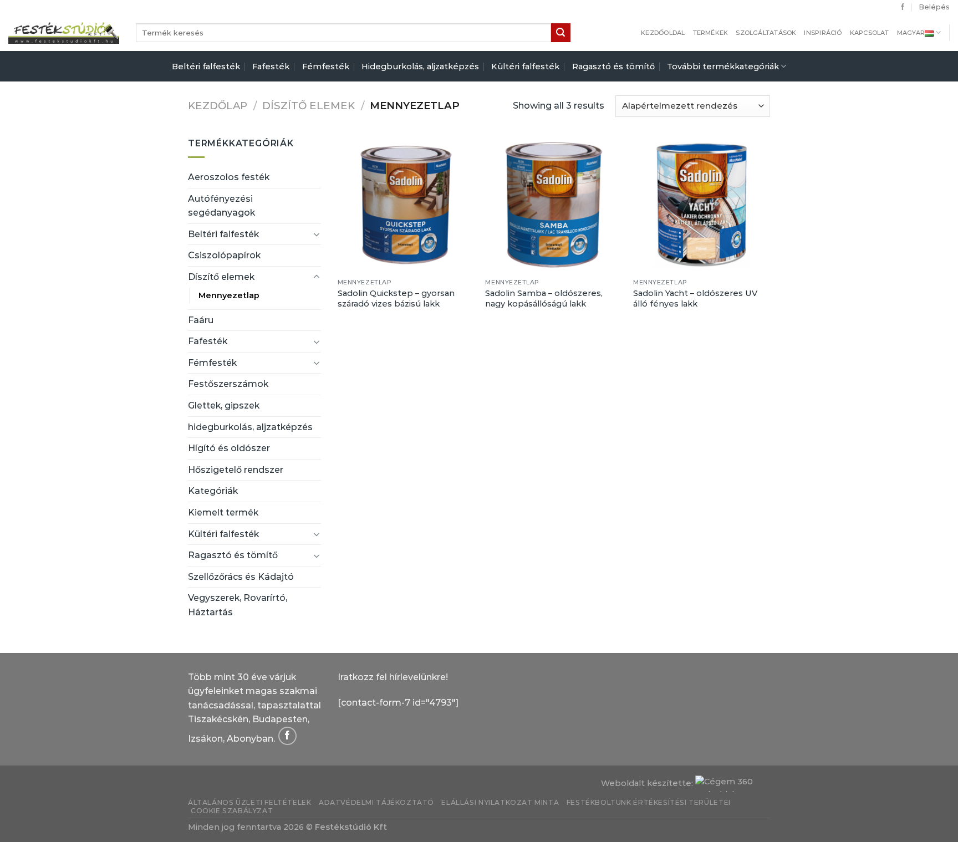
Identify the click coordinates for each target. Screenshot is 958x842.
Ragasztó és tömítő (613, 67)
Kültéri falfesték (525, 67)
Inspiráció (823, 33)
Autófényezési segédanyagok (221, 205)
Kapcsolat (869, 33)
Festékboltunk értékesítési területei (649, 802)
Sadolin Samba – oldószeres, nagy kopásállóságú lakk (544, 298)
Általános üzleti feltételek (250, 802)
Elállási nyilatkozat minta (500, 802)
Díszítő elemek (308, 105)
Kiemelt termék (223, 512)
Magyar (911, 33)
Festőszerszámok (228, 384)
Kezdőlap (217, 105)
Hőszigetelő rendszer (235, 470)
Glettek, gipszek (223, 405)
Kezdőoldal (663, 33)
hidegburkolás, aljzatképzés (250, 427)
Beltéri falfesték (206, 67)
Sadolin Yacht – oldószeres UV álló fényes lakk (695, 298)
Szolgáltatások (766, 33)
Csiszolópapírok (224, 255)
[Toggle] (316, 234)
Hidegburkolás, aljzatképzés (420, 67)
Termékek (710, 33)
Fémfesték (325, 67)
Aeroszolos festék (228, 177)
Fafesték (270, 67)
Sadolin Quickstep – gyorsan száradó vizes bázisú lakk (396, 298)
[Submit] (560, 32)
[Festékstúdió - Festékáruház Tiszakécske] (63, 32)
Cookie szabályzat (232, 811)
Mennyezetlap (228, 295)
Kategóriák (213, 491)
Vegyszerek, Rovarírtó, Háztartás (237, 605)
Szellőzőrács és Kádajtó (241, 576)
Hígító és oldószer (229, 448)
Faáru (200, 320)
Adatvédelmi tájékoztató (376, 802)
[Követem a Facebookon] (902, 7)
